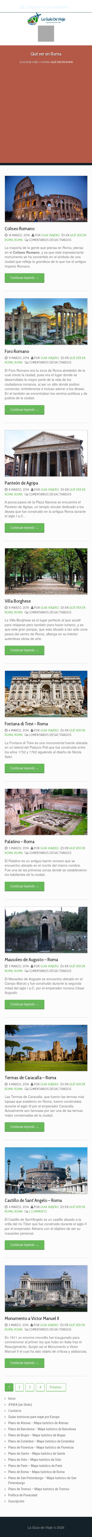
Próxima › (56, 1387)
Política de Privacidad (22, 1495)
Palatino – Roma (19, 841)
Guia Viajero (50, 235)
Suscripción (16, 1501)
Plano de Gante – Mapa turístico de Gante (36, 1453)
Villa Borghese (18, 601)
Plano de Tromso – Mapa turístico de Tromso (38, 1489)
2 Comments (38, 1211)
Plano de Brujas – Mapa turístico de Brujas (37, 1435)
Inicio (12, 1398)
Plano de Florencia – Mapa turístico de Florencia (41, 1447)
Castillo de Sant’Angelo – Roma (33, 1200)
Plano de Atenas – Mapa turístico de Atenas (38, 1423)
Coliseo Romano (19, 228)
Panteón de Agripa (21, 483)
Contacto (14, 1411)
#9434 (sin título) (20, 1405)
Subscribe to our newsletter (46, 7)
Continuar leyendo (24, 278)
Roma (18, 240)
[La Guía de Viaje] (46, 18)
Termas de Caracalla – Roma (30, 1077)
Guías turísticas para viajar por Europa (33, 1417)
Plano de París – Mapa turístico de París (35, 1466)
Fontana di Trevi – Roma (26, 724)
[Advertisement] (46, 117)
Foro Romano (17, 351)
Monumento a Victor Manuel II (32, 1318)
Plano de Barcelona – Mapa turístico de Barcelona (42, 1429)
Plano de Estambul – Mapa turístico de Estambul (41, 1441)
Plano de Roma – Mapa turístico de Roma (36, 1472)
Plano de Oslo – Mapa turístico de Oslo (34, 1460)
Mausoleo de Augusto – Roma (31, 959)
